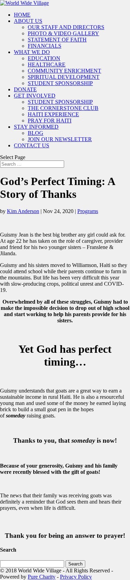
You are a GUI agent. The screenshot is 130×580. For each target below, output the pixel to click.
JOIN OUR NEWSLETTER (60, 139)
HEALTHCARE (47, 64)
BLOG (35, 133)
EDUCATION (44, 58)
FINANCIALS (44, 46)
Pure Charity (41, 577)
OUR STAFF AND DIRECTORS (66, 27)
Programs (87, 211)
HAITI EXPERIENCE (53, 114)
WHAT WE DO (32, 52)
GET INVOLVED (34, 96)
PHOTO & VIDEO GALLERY (63, 33)
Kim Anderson (23, 211)
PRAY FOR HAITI (49, 120)
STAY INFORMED (36, 127)
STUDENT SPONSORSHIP (60, 83)
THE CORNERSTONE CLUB (63, 108)
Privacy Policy (76, 577)
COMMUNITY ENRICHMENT (64, 71)
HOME (22, 15)
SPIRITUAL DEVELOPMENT (63, 77)
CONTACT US (31, 145)
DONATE (25, 89)
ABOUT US (28, 21)
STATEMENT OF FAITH (57, 40)
